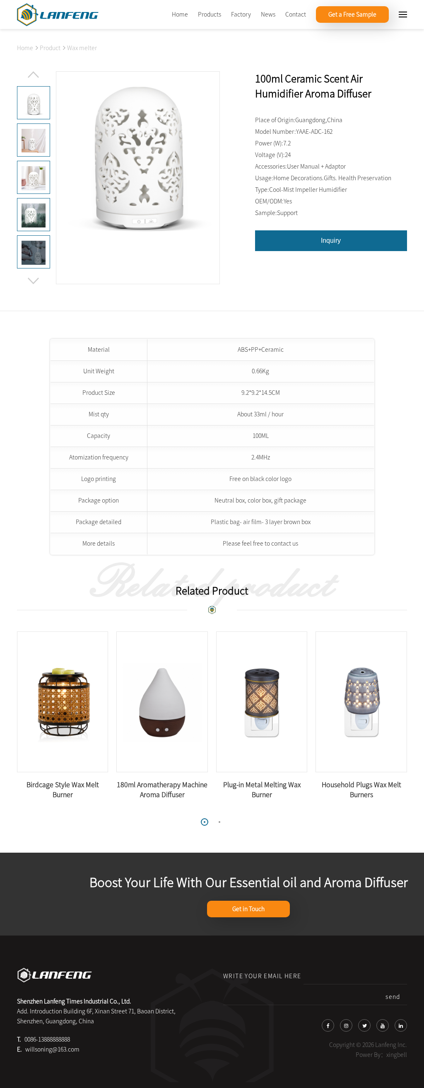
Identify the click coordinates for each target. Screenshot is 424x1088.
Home (180, 14)
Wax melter (82, 48)
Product (50, 48)
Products (209, 14)
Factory (241, 14)
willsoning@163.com (52, 1049)
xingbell (396, 1055)
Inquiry (331, 240)
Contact (295, 14)
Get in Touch (248, 909)
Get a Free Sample (352, 14)
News (268, 14)
